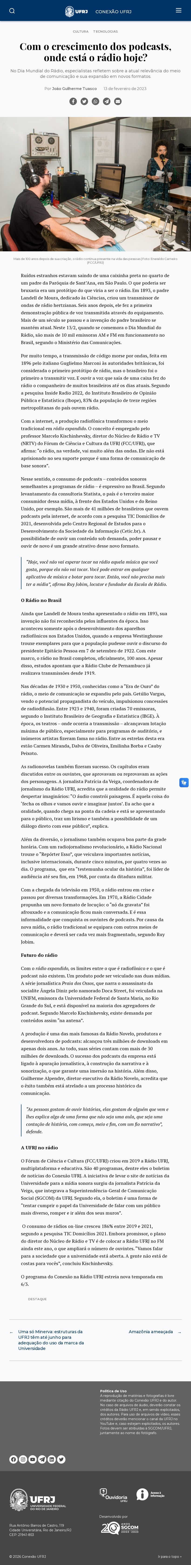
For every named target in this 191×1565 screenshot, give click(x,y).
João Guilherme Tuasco (74, 88)
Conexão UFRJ (34, 1557)
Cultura (81, 31)
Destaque (37, 1299)
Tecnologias (105, 31)
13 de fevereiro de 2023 (125, 88)
